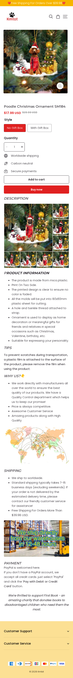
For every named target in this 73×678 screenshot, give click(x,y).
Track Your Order (15, 649)
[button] (51, 16)
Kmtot (41, 671)
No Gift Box (15, 128)
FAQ (6, 637)
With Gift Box (39, 128)
